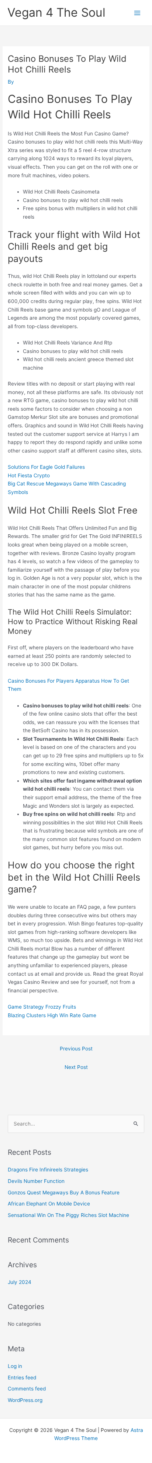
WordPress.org (25, 1400)
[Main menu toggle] (137, 12)
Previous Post (76, 1049)
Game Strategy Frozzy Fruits (42, 1007)
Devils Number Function (36, 1181)
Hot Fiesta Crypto (29, 475)
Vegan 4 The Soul (56, 12)
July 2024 (19, 1282)
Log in (15, 1366)
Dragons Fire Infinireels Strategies (48, 1170)
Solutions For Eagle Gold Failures (46, 467)
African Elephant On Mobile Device (49, 1204)
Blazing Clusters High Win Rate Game (52, 1015)
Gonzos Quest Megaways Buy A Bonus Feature (64, 1192)
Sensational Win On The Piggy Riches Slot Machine (68, 1215)
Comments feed (27, 1389)
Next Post (76, 1067)
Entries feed (22, 1377)
